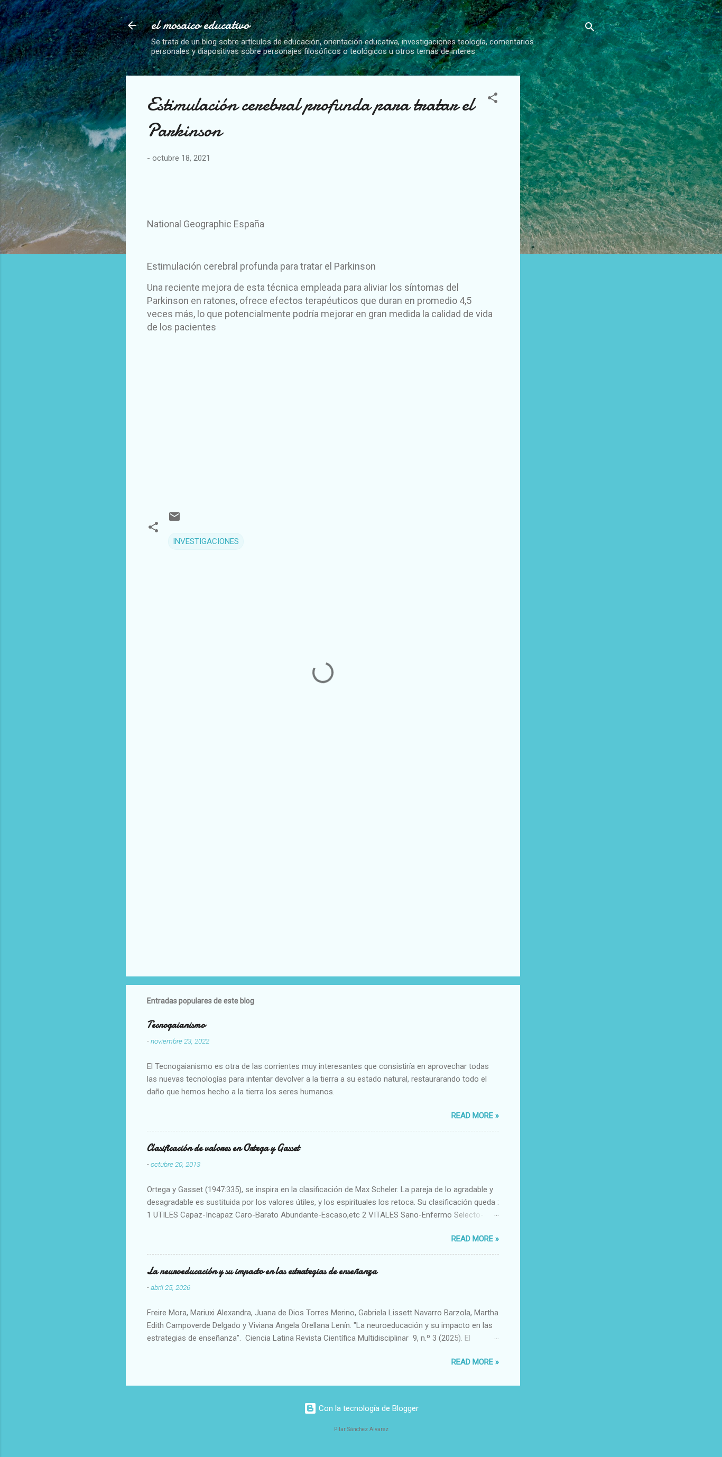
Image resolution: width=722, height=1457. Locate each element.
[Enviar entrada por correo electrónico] (174, 520)
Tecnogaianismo (176, 1024)
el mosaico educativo (200, 25)
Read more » (475, 1115)
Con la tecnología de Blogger (368, 1408)
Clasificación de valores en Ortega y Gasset (223, 1148)
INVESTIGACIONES (206, 541)
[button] (492, 99)
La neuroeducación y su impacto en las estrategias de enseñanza (262, 1271)
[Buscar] (590, 29)
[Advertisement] (617, 150)
